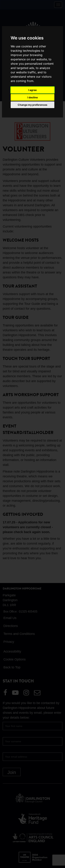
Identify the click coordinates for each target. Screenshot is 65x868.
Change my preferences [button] (32, 104)
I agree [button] (32, 90)
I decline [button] (32, 97)
